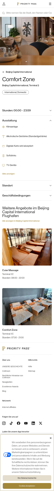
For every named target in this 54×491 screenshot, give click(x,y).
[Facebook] (18, 423)
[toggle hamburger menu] (50, 3)
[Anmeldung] (4, 3)
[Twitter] (40, 423)
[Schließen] (51, 438)
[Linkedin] (33, 423)
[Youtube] (26, 423)
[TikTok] (11, 423)
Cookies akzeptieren (27, 486)
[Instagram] (4, 423)
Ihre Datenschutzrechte (27, 478)
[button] (26, 61)
